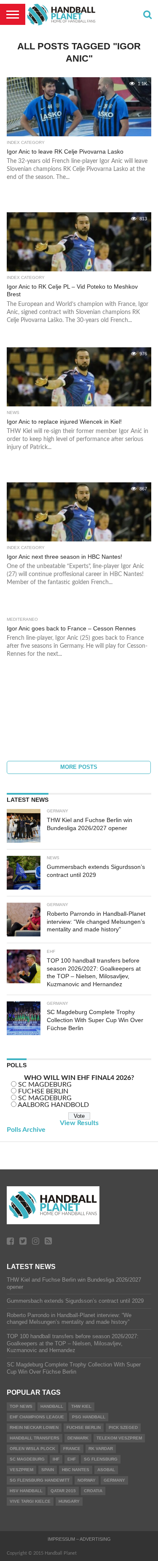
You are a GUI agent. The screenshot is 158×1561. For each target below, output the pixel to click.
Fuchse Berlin (84, 1427)
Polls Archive (26, 1129)
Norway (87, 1480)
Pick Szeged (123, 1427)
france (71, 1448)
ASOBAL (106, 1469)
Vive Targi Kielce (30, 1501)
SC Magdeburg (27, 1459)
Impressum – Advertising (79, 1539)
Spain (47, 1469)
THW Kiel (81, 1406)
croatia (93, 1490)
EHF (71, 1459)
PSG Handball (88, 1417)
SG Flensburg (101, 1459)
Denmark (77, 1438)
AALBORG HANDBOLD (53, 1104)
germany (114, 1480)
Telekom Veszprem (119, 1438)
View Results (79, 1123)
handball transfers (34, 1438)
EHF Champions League (37, 1417)
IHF (56, 1459)
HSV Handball (26, 1490)
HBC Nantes (75, 1469)
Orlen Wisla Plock (32, 1448)
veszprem (21, 1469)
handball (51, 1406)
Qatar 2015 (63, 1490)
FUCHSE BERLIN (43, 1091)
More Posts (78, 767)
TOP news (21, 1406)
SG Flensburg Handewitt (40, 1480)
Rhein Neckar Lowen (34, 1427)
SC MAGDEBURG (45, 1084)
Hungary (69, 1501)
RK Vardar (100, 1448)
